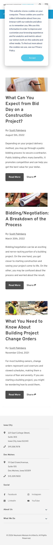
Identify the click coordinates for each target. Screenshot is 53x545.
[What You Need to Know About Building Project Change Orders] (26, 308)
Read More (14, 177)
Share (30, 177)
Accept (32, 58)
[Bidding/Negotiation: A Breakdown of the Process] (26, 200)
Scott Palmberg (17, 130)
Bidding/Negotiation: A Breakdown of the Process (27, 219)
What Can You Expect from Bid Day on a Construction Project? (22, 109)
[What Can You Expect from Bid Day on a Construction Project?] (26, 84)
